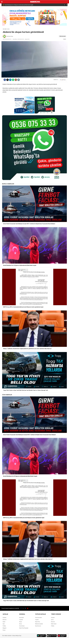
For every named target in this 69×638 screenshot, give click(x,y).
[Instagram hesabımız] (25, 608)
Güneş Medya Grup (16, 635)
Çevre (65, 39)
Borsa (20, 623)
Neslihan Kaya (10, 36)
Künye (20, 621)
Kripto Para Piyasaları (23, 628)
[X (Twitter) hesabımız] (23, 608)
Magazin (4, 628)
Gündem (4, 617)
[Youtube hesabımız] (27, 608)
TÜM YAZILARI (62, 36)
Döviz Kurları (22, 625)
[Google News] (63, 80)
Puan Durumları (38, 617)
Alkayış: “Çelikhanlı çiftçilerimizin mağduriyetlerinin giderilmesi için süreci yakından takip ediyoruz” (48, 4)
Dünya (4, 630)
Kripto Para (37, 621)
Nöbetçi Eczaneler (39, 623)
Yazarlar (21, 619)
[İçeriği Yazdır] (18, 80)
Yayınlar (37, 619)
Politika (4, 625)
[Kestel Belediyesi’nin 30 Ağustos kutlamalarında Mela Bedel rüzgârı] (34, 245)
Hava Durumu (38, 625)
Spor (4, 623)
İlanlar (4, 621)
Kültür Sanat (53, 623)
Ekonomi (4, 619)
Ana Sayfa (21, 617)
